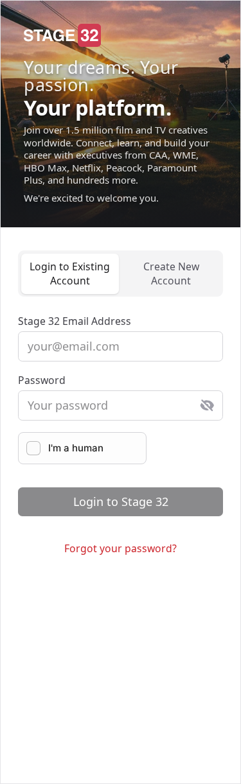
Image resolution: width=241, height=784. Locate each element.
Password (42, 380)
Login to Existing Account (70, 273)
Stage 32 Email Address (74, 321)
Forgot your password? (120, 548)
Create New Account (171, 273)
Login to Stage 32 (120, 501)
